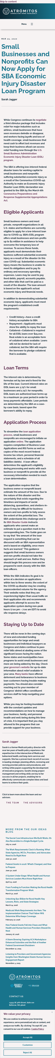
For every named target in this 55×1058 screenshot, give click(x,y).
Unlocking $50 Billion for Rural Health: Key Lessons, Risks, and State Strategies (25, 900)
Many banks (21, 674)
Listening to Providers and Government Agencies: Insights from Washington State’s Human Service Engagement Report (28, 957)
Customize (28, 1045)
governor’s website (19, 667)
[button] (14, 801)
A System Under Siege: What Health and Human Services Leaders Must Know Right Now (28, 877)
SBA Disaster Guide (17, 522)
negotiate (41, 120)
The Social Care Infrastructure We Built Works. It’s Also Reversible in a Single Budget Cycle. (28, 839)
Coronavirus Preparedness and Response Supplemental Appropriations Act (25, 197)
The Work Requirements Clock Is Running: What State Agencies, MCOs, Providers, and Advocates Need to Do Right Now (28, 852)
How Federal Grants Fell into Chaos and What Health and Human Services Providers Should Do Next (28, 928)
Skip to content (8, 1)
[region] (27, 1034)
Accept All (27, 1037)
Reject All (27, 1052)
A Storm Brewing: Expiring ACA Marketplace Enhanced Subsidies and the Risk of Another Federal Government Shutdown (26, 942)
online (19, 441)
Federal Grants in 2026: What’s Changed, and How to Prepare (28, 865)
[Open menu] (32, 24)
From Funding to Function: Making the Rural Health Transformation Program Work (29, 888)
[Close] (52, 1012)
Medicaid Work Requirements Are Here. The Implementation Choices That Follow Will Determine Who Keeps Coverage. (26, 913)
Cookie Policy (37, 1029)
